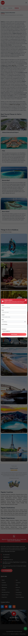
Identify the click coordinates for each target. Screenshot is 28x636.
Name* (3, 305)
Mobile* (3, 314)
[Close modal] (26, 300)
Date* (3, 319)
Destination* (4, 329)
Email (3, 310)
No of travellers (4, 324)
